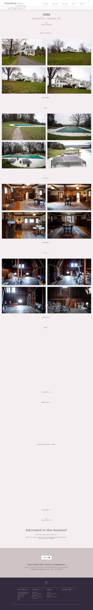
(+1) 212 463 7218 (57, 569)
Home (48, 592)
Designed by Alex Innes (74, 604)
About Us (49, 595)
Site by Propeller (63, 604)
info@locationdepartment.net (16, 7)
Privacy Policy (53, 604)
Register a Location (52, 596)
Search (46, 3)
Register (55, 3)
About (74, 3)
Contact (82, 3)
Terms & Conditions (42, 604)
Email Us (34, 592)
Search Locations (51, 593)
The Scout (65, 3)
